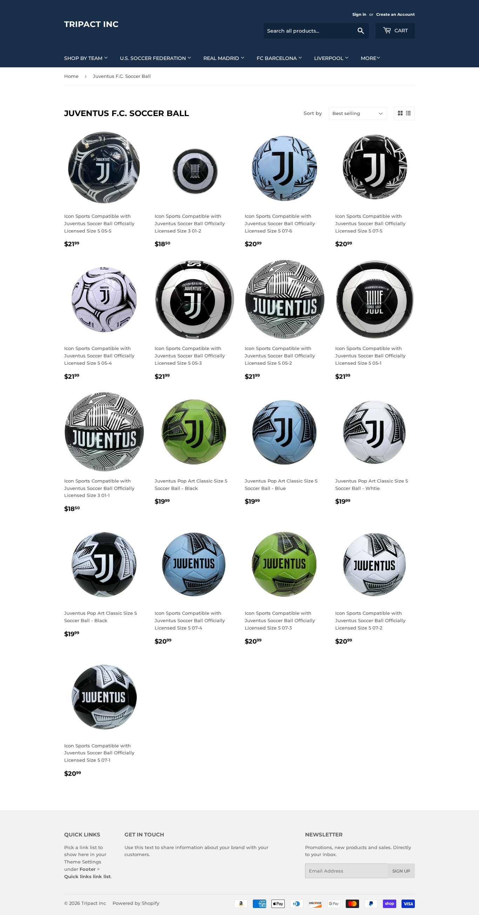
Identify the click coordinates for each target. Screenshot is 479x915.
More (368, 58)
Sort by (313, 113)
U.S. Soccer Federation (153, 58)
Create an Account (395, 14)
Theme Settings (82, 861)
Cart (400, 30)
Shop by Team (84, 58)
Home (71, 76)
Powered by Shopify (136, 903)
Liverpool (329, 58)
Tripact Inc (91, 24)
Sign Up (401, 871)
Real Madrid (222, 58)
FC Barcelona (277, 58)
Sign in (359, 14)
